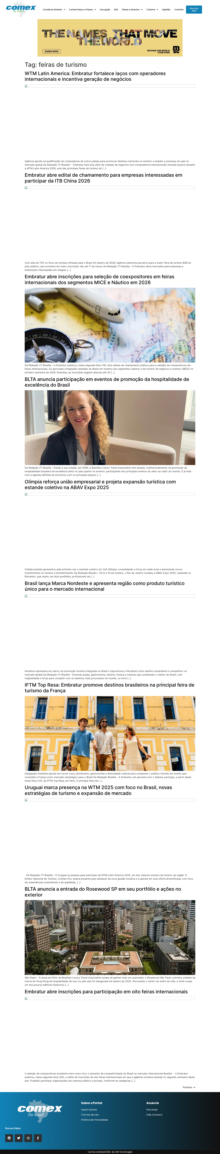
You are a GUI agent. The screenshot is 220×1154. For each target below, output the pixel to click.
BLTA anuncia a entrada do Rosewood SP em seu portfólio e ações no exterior (103, 892)
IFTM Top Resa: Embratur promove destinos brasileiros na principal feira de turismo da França (109, 687)
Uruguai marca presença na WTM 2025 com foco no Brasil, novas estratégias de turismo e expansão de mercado (98, 790)
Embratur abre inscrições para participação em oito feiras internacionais (106, 992)
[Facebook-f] (38, 1138)
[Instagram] (28, 1138)
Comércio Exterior (52, 9)
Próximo (189, 1087)
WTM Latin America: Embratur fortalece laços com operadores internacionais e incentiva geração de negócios (95, 76)
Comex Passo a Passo (81, 9)
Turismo (150, 9)
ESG (116, 9)
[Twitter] (19, 1138)
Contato (179, 9)
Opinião (166, 9)
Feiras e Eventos (131, 9)
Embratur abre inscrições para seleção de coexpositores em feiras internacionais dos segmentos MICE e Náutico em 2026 (99, 279)
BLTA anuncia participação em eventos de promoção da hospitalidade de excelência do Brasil (107, 382)
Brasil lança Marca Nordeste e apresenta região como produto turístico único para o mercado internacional (105, 586)
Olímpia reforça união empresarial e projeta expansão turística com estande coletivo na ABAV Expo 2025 (100, 484)
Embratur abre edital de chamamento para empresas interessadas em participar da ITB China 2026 (103, 178)
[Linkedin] (9, 1138)
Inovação (105, 9)
